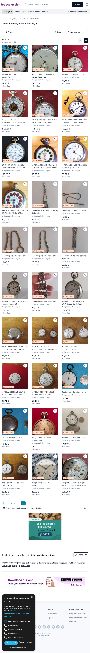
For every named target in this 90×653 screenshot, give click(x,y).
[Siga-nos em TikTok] (58, 627)
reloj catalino (52, 563)
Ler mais (13, 610)
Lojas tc (50, 618)
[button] (18, 615)
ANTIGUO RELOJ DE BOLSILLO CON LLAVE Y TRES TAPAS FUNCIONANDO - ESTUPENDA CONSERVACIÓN (74, 121)
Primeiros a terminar (76, 32)
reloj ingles (6, 566)
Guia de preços (34, 11)
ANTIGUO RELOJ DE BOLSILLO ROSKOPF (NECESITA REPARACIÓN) (74, 166)
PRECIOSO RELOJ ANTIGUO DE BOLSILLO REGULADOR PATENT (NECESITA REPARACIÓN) (15, 211)
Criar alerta (82, 555)
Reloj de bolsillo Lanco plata (73, 437)
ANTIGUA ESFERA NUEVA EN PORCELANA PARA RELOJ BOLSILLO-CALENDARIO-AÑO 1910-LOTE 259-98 (14, 393)
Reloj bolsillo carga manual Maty (43, 484)
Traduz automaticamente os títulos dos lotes (24, 508)
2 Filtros (9, 32)
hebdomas (25, 566)
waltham (72, 563)
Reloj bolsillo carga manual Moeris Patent (13, 75)
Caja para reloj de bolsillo (12, 437)
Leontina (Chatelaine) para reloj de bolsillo (45, 211)
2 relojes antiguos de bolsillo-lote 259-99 (14, 484)
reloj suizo (63, 563)
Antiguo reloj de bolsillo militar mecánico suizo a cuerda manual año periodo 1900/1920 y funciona (45, 121)
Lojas (24, 11)
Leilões (17, 11)
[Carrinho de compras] (87, 4)
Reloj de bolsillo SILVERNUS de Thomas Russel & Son (15, 302)
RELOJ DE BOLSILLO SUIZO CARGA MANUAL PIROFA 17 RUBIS (13, 166)
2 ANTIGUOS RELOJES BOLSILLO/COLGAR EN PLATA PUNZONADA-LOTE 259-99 (44, 348)
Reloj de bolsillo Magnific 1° (73, 74)
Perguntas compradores (78, 618)
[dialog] (18, 622)
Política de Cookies (43, 635)
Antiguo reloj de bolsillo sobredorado (41, 438)
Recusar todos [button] (26, 643)
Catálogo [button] (7, 11)
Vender (45, 11)
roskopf (25, 563)
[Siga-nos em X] (44, 627)
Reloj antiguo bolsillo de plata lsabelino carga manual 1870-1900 (74, 484)
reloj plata (34, 563)
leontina (42, 563)
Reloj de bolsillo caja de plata (74, 392)
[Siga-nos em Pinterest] (48, 627)
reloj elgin (16, 566)
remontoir (81, 563)
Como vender (52, 614)
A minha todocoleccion (77, 11)
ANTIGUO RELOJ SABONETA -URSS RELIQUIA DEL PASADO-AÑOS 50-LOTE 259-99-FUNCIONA (14, 348)
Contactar (72, 622)
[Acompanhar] (25, 48)
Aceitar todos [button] (11, 643)
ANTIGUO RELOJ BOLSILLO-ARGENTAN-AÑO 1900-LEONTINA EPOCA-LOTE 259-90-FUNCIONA (44, 393)
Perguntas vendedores (77, 614)
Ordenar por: (60, 32)
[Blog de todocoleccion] (62, 627)
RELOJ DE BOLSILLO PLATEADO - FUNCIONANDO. (14, 121)
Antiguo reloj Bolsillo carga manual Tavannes (43, 75)
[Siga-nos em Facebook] (39, 627)
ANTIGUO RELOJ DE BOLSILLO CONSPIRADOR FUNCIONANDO (45, 166)
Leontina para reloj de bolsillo (74, 210)
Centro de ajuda (76, 609)
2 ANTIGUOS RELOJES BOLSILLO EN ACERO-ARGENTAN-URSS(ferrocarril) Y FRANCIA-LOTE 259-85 (75, 348)
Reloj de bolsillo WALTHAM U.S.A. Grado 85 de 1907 (73, 302)
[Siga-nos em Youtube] (53, 627)
